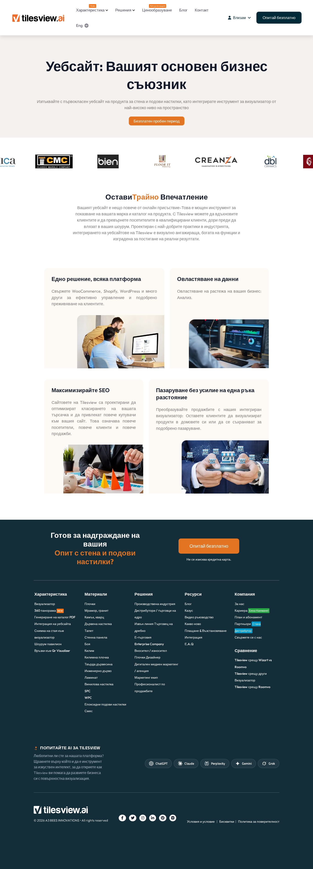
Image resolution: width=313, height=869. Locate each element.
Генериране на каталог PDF (54, 617)
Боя (87, 644)
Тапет (89, 631)
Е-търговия (143, 637)
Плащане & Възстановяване (206, 631)
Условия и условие (201, 821)
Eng (79, 25)
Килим (89, 651)
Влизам (239, 17)
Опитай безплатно (279, 17)
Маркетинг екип (146, 677)
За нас (239, 604)
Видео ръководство (199, 617)
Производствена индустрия (155, 604)
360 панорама (48, 610)
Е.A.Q (189, 644)
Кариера (252, 610)
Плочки (90, 604)
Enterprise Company (149, 644)
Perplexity (218, 763)
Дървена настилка (98, 624)
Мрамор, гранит (96, 610)
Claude (189, 763)
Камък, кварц (94, 617)
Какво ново (193, 624)
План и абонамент (248, 617)
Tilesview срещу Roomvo (252, 687)
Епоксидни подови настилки (105, 704)
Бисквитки (226, 821)
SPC (88, 691)
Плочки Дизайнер (147, 657)
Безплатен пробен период (157, 121)
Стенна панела (96, 637)
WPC (88, 698)
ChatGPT (161, 763)
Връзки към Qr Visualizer (52, 651)
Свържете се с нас (248, 637)
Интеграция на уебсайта (52, 624)
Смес (89, 711)
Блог (183, 10)
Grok (272, 763)
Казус (189, 610)
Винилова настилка (99, 684)
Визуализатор (44, 604)
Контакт (202, 10)
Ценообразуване (157, 8)
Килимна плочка (97, 657)
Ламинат (91, 677)
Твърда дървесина (99, 664)
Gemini (247, 763)
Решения (123, 10)
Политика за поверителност (258, 821)
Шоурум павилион (48, 644)
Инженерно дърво (98, 671)
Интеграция (193, 637)
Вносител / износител (151, 651)
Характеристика (90, 8)
